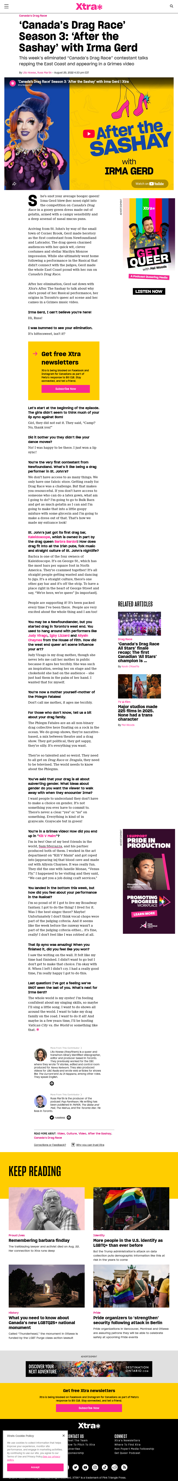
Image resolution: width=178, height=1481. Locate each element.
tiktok (105, 1467)
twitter (75, 1467)
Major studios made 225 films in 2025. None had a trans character (137, 713)
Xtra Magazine (89, 6)
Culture (72, 1133)
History (14, 1312)
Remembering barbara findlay (39, 1240)
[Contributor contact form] (52, 1083)
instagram (95, 1467)
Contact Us (75, 1436)
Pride (96, 1312)
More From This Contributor (65, 1048)
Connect (121, 1436)
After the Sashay (99, 1133)
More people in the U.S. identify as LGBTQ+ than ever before (128, 1243)
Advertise (73, 1448)
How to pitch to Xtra (81, 1444)
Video (61, 1133)
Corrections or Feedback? (50, 1145)
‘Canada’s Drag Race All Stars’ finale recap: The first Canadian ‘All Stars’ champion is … (138, 652)
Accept (35, 1467)
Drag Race (125, 639)
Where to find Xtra (128, 1444)
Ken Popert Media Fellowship (134, 1448)
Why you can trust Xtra (90, 1145)
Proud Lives (17, 1235)
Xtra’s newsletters (127, 1440)
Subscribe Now (65, 389)
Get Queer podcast (127, 1453)
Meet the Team (77, 1440)
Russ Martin (44, 72)
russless (60, 1117)
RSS (124, 1467)
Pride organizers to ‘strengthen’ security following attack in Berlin (127, 1320)
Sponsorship (75, 1453)
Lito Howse (29, 72)
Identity (99, 1235)
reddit (114, 1467)
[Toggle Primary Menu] (6, 7)
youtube (85, 1467)
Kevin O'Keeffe (130, 666)
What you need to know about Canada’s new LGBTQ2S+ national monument (42, 1322)
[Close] (63, 1435)
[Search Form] (171, 6)
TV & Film (124, 702)
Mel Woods (128, 725)
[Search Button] (171, 6)
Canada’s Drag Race (33, 15)
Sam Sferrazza (50, 846)
